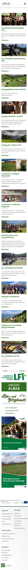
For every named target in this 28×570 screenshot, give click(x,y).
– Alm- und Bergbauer (10, 408)
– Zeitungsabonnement (11, 410)
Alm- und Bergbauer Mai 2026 (10, 356)
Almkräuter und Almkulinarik (10, 296)
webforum (9, 565)
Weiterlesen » (5, 40)
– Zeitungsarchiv (9, 413)
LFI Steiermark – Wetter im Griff (11, 145)
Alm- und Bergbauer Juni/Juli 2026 (12, 268)
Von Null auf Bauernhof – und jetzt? (12, 116)
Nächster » (22, 371)
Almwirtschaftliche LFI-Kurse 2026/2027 (13, 89)
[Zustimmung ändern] (3, 565)
